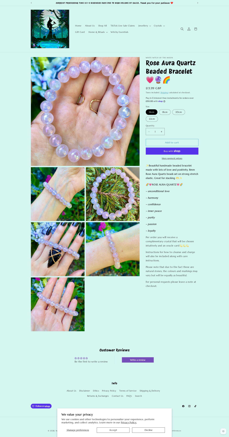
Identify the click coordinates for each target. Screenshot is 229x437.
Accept (113, 430)
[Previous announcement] (31, 3)
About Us (71, 390)
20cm (178, 112)
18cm (165, 112)
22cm (152, 119)
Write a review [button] (138, 360)
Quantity (150, 125)
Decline (149, 430)
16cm (151, 112)
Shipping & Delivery (150, 390)
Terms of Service (128, 390)
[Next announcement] (198, 3)
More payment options (172, 158)
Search (138, 396)
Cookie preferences (172, 431)
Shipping (164, 93)
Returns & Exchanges (98, 396)
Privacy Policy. (129, 422)
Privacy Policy (109, 390)
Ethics (96, 390)
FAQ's (129, 396)
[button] (144, 26)
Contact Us (117, 396)
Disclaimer (84, 390)
